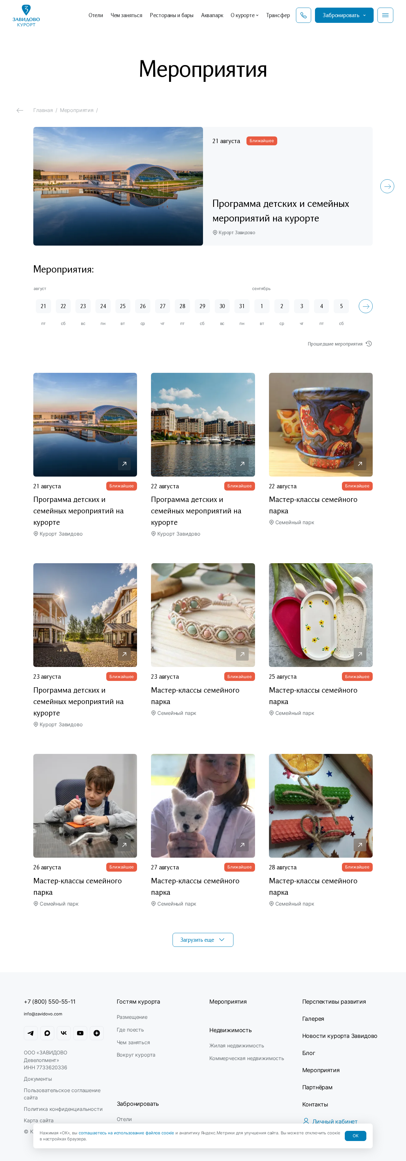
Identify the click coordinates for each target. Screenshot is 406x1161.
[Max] (47, 1033)
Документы (38, 1079)
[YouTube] (80, 1033)
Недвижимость (230, 1030)
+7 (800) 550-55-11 (49, 1001)
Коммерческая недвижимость (246, 1058)
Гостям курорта (138, 1001)
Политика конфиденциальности (63, 1109)
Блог (308, 1053)
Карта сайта (39, 1120)
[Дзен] (97, 1033)
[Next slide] (387, 186)
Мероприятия (228, 1001)
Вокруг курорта (136, 1055)
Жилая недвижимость (236, 1045)
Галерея (313, 1018)
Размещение (132, 1017)
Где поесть (130, 1029)
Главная (43, 110)
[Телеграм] (31, 1033)
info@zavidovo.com (43, 1013)
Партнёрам (317, 1087)
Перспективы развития (334, 1001)
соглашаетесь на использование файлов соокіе (127, 1132)
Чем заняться (133, 1042)
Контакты (315, 1104)
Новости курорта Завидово (340, 1035)
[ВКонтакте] (64, 1033)
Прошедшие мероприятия (335, 343)
